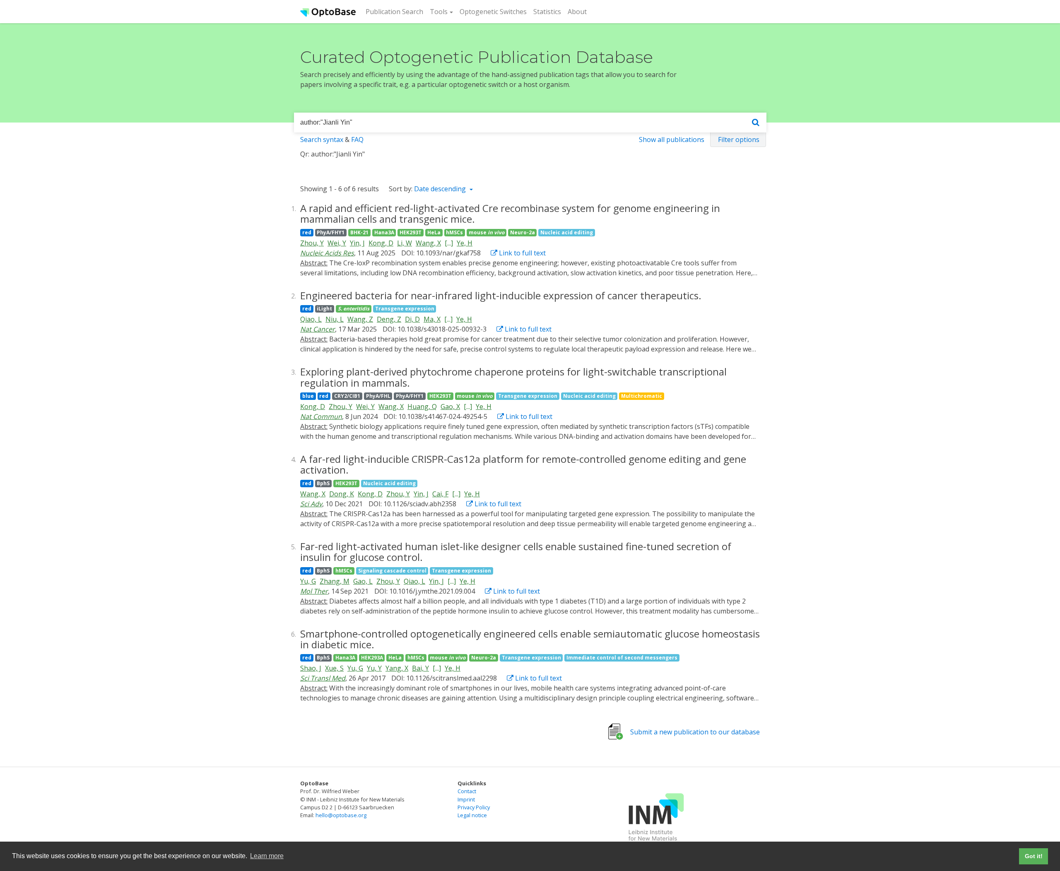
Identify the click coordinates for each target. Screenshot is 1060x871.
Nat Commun (321, 416)
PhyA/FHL (378, 395)
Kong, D (381, 243)
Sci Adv (311, 503)
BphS (323, 483)
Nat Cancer (317, 329)
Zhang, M (334, 581)
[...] (449, 243)
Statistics (547, 11)
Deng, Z (389, 319)
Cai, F (440, 493)
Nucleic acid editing (566, 232)
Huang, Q (422, 406)
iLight (324, 308)
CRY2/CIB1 (347, 395)
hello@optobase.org (341, 815)
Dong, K (341, 493)
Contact (467, 791)
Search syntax (321, 139)
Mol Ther (314, 591)
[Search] (755, 123)
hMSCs (454, 232)
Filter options (738, 139)
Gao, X (450, 406)
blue (308, 395)
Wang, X (428, 243)
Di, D (412, 319)
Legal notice (472, 815)
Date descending (440, 188)
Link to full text (521, 252)
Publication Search (396, 11)
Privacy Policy (474, 807)
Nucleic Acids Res (327, 252)
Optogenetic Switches (493, 11)
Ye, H (464, 243)
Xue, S (334, 668)
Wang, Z (360, 319)
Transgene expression (404, 308)
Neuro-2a (522, 232)
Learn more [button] (267, 855)
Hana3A (384, 232)
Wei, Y (337, 243)
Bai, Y (420, 668)
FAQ (357, 139)
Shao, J (310, 668)
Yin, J (357, 243)
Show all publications (671, 139)
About (577, 11)
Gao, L (363, 581)
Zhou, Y (312, 243)
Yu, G (308, 581)
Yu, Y (374, 668)
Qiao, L (311, 319)
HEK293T (411, 232)
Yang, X (396, 668)
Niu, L (334, 319)
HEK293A (372, 657)
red (306, 232)
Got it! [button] (1034, 856)
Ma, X (432, 319)
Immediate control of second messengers (621, 657)
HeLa (434, 232)
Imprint (466, 799)
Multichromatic (641, 395)
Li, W (404, 243)
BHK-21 (359, 232)
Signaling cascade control (392, 570)
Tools (439, 11)
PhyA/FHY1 (330, 232)
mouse (486, 232)
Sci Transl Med (322, 678)
